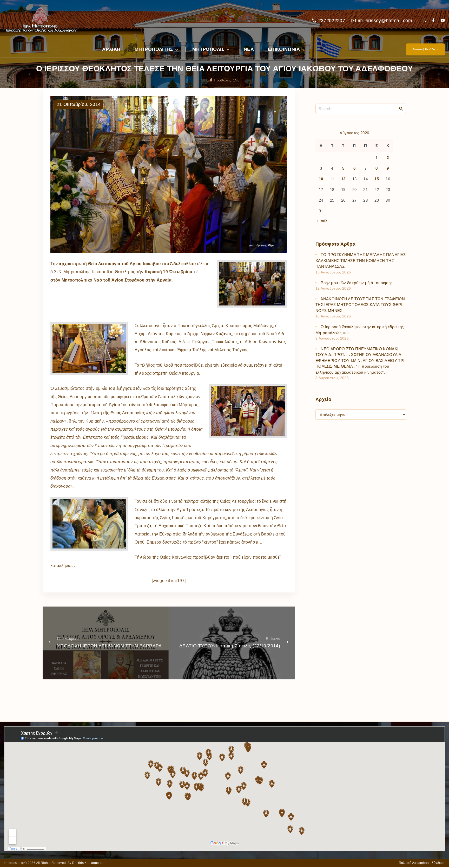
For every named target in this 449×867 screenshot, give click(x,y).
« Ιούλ (321, 221)
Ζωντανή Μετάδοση (425, 49)
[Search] (401, 108)
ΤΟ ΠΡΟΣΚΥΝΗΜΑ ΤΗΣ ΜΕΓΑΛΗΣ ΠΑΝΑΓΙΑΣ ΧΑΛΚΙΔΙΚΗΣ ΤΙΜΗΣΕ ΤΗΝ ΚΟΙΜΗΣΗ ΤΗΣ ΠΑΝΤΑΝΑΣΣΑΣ (360, 261)
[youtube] (442, 20)
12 (343, 179)
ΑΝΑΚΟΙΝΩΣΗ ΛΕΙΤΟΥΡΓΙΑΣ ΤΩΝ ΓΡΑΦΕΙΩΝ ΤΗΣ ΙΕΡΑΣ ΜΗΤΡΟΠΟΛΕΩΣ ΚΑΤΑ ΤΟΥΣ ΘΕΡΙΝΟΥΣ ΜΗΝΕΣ (360, 305)
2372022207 (331, 20)
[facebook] (433, 20)
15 (376, 179)
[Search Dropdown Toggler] (424, 21)
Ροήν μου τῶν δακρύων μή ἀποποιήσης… (359, 282)
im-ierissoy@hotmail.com (385, 20)
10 (321, 179)
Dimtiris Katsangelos (87, 863)
